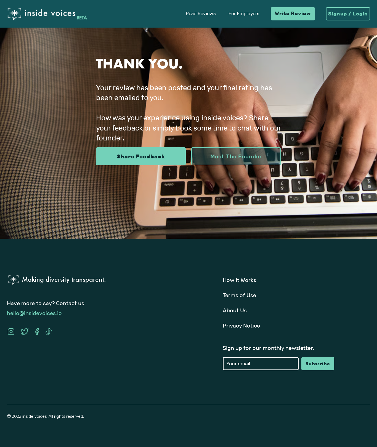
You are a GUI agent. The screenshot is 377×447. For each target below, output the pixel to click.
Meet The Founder (236, 156)
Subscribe (318, 363)
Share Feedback (141, 156)
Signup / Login (348, 14)
